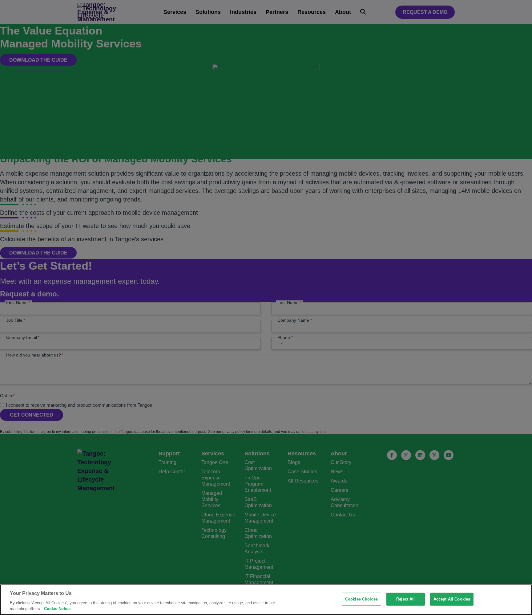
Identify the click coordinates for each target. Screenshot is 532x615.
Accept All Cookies (451, 599)
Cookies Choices (361, 599)
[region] (266, 599)
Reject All (405, 599)
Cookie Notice (57, 608)
